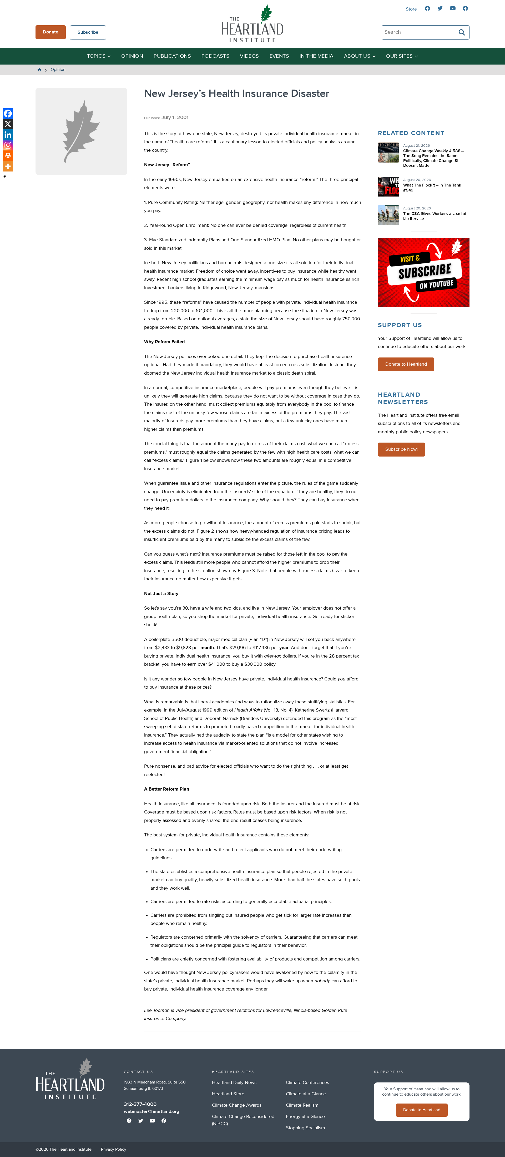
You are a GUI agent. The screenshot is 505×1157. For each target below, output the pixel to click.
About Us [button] (357, 56)
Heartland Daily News (234, 1082)
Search (462, 32)
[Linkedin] (8, 134)
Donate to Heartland (406, 364)
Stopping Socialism (305, 1128)
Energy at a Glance (305, 1116)
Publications (172, 56)
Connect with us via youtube (452, 8)
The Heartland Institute (252, 23)
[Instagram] (8, 145)
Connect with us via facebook (427, 8)
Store (411, 9)
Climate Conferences (307, 1082)
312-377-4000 (140, 1104)
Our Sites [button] (399, 56)
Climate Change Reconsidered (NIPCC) (243, 1120)
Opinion (132, 56)
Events (279, 56)
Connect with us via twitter (440, 8)
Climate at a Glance (306, 1094)
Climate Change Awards (236, 1105)
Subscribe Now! (401, 449)
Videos (249, 56)
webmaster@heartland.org (151, 1111)
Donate (50, 32)
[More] (8, 166)
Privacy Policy (113, 1150)
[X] (8, 124)
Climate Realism (302, 1105)
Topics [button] (96, 56)
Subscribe (88, 32)
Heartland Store (228, 1094)
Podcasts (215, 56)
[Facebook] (8, 113)
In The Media (317, 56)
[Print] (8, 155)
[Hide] (5, 176)
